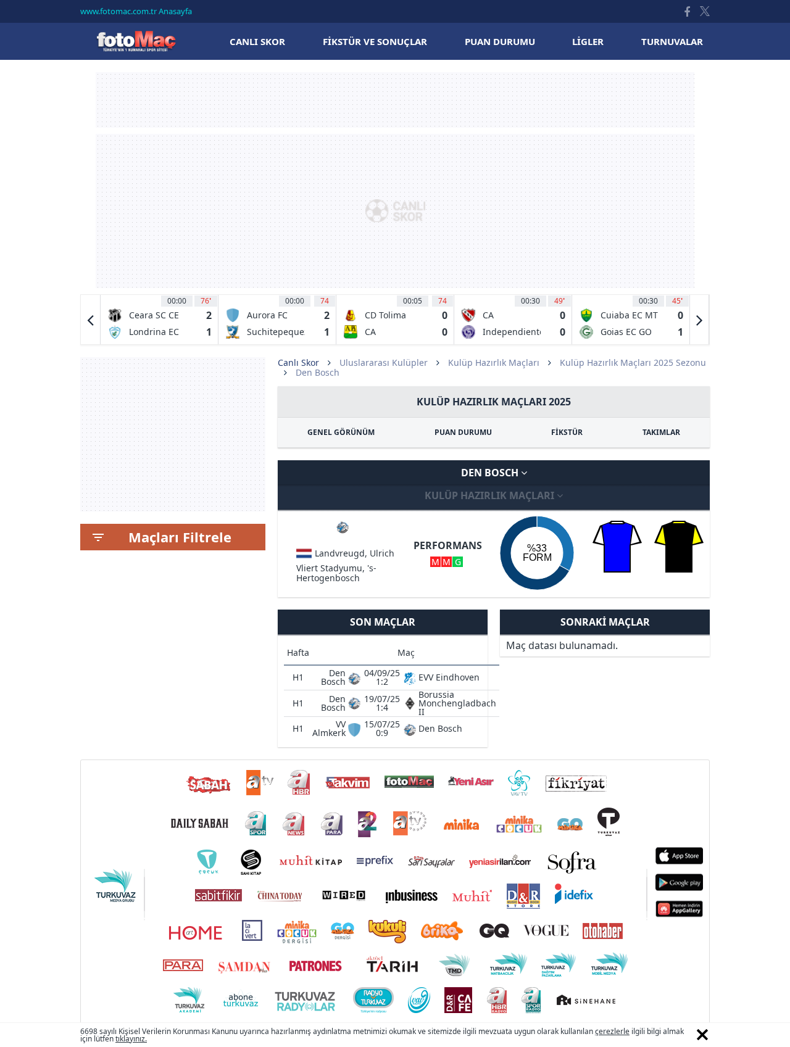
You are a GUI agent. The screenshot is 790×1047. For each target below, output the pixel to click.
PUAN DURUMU (463, 432)
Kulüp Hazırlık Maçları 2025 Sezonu (633, 362)
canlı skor (257, 41)
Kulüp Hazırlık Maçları (493, 362)
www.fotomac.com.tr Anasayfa (136, 11)
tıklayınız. (131, 1038)
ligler (588, 41)
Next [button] (699, 319)
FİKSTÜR (567, 432)
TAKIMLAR (661, 432)
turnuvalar (672, 41)
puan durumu (500, 41)
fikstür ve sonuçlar (375, 41)
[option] (159, 319)
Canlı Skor (136, 41)
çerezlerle (612, 1031)
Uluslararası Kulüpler (383, 362)
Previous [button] (91, 319)
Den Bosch (491, 472)
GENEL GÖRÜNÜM (341, 432)
